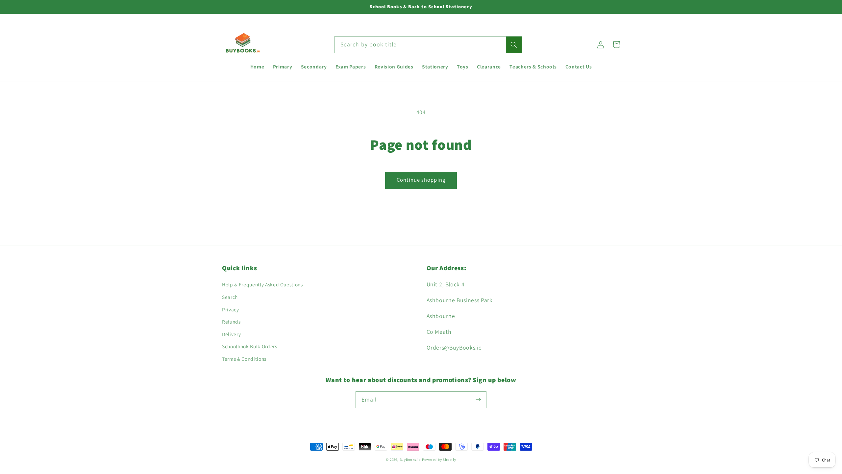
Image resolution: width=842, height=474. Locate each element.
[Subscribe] (478, 400)
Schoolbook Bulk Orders (249, 346)
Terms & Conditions (244, 359)
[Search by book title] (514, 45)
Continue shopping (421, 179)
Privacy (230, 309)
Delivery (231, 334)
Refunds (231, 321)
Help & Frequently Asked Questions (262, 284)
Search (230, 297)
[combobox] (428, 45)
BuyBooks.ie (410, 459)
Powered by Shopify (439, 459)
